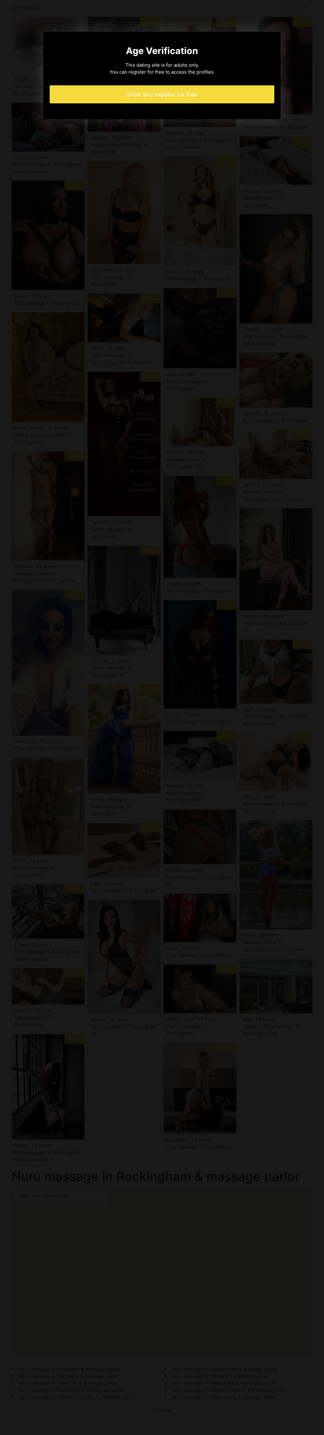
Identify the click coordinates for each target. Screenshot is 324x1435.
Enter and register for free (162, 94)
